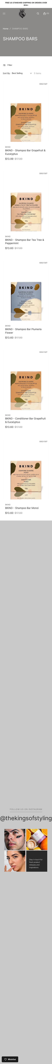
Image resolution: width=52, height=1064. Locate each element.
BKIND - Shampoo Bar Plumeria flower (23, 331)
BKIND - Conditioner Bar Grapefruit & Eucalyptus (25, 420)
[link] (26, 111)
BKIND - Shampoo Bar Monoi (22, 508)
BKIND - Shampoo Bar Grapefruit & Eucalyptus (25, 152)
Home (5, 28)
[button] (38, 13)
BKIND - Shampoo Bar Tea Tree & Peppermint (24, 241)
